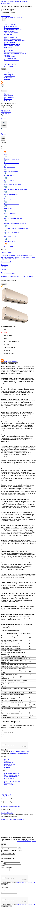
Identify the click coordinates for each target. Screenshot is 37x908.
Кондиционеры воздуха (11, 26)
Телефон (3, 863)
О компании (8, 77)
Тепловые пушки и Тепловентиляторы (16, 228)
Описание (4, 363)
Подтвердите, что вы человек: (10, 739)
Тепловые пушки (9, 56)
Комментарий (5, 871)
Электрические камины (11, 232)
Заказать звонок (5, 16)
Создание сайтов (6, 819)
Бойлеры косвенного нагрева (13, 29)
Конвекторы (8, 47)
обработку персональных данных (21, 751)
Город (2, 867)
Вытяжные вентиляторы (11, 45)
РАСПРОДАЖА (9, 66)
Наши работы (8, 74)
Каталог (3, 69)
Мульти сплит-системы (11, 42)
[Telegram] (2, 14)
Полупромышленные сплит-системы (15, 40)
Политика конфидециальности (10, 806)
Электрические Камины (11, 60)
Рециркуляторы (9, 34)
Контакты (7, 79)
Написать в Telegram (10, 361)
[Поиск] (4, 19)
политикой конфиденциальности (19, 753)
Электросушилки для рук (12, 44)
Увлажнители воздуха (11, 32)
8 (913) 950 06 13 (6, 17)
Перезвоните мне (6, 906)
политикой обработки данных (26, 841)
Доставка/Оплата (9, 76)
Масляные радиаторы (11, 50)
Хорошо (3, 844)
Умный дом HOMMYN (11, 64)
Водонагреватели (9, 31)
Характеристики (13, 363)
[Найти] (19, 848)
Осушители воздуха (10, 63)
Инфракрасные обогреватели (13, 52)
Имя (2, 861)
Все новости (4, 265)
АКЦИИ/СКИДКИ (10, 24)
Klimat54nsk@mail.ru (7, 813)
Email (2, 865)
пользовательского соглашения (25, 882)
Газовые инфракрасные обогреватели (15, 53)
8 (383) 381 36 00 (16, 17)
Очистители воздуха (10, 37)
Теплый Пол (8, 55)
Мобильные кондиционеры (12, 39)
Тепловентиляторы (10, 58)
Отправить (4, 749)
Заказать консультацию (7, 853)
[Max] (3, 14)
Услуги (6, 72)
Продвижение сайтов (18, 819)
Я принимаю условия (19, 882)
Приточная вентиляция (11, 28)
